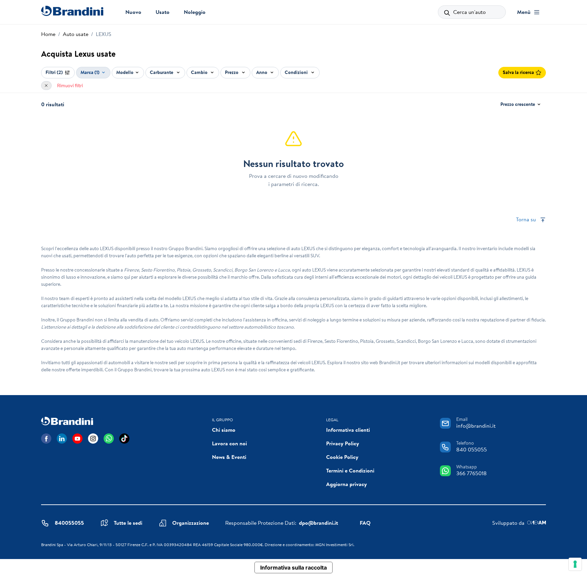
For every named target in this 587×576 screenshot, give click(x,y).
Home (48, 34)
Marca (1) (90, 72)
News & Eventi (229, 457)
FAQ (365, 522)
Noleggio (195, 12)
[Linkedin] (62, 438)
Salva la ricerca (518, 72)
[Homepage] (72, 11)
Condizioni (297, 72)
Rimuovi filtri (70, 85)
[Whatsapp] (109, 438)
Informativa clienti (348, 429)
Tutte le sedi (128, 522)
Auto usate (75, 34)
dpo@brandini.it (318, 522)
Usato (163, 12)
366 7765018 (471, 473)
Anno (262, 72)
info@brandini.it (476, 425)
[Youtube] (77, 438)
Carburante (162, 72)
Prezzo (232, 72)
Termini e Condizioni (350, 470)
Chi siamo (223, 429)
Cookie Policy (342, 457)
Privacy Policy (342, 443)
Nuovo (133, 12)
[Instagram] (93, 438)
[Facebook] (46, 438)
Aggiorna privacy (346, 484)
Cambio (200, 72)
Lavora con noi (229, 443)
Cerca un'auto (469, 12)
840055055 (69, 522)
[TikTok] (124, 438)
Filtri (54, 72)
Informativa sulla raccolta (293, 567)
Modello (125, 72)
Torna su (526, 219)
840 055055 (471, 449)
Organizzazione (190, 522)
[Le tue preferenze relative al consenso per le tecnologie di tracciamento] (575, 564)
